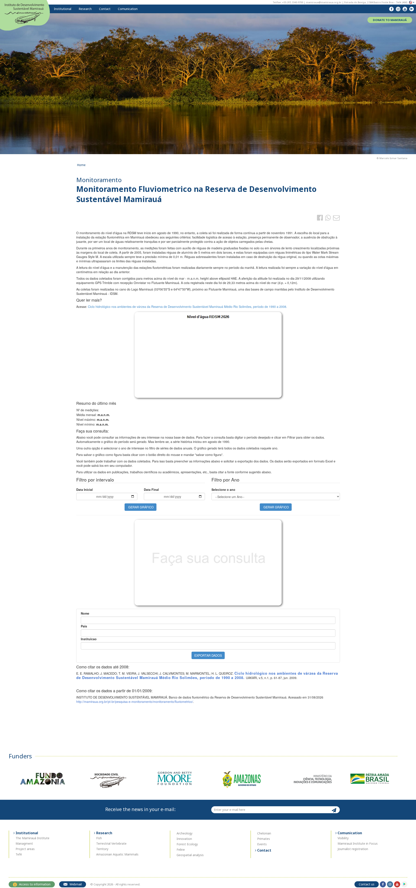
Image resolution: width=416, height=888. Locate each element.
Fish (99, 838)
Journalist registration (353, 849)
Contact (104, 9)
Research (85, 9)
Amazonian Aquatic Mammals (117, 854)
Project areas (25, 849)
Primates (263, 839)
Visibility (343, 838)
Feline (181, 849)
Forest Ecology (187, 844)
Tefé (19, 854)
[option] (42, 778)
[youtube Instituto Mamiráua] (405, 9)
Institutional (62, 9)
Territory (102, 849)
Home (81, 165)
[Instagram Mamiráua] (398, 9)
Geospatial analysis (190, 855)
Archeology (184, 833)
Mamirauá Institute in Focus (358, 843)
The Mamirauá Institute (32, 838)
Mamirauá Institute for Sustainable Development (25, 15)
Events (262, 844)
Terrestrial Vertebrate (111, 843)
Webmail (76, 884)
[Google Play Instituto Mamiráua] (411, 9)
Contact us (366, 884)
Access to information (34, 884)
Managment (24, 843)
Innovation (184, 839)
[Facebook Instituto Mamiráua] (391, 9)
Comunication (127, 9)
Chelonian (264, 833)
